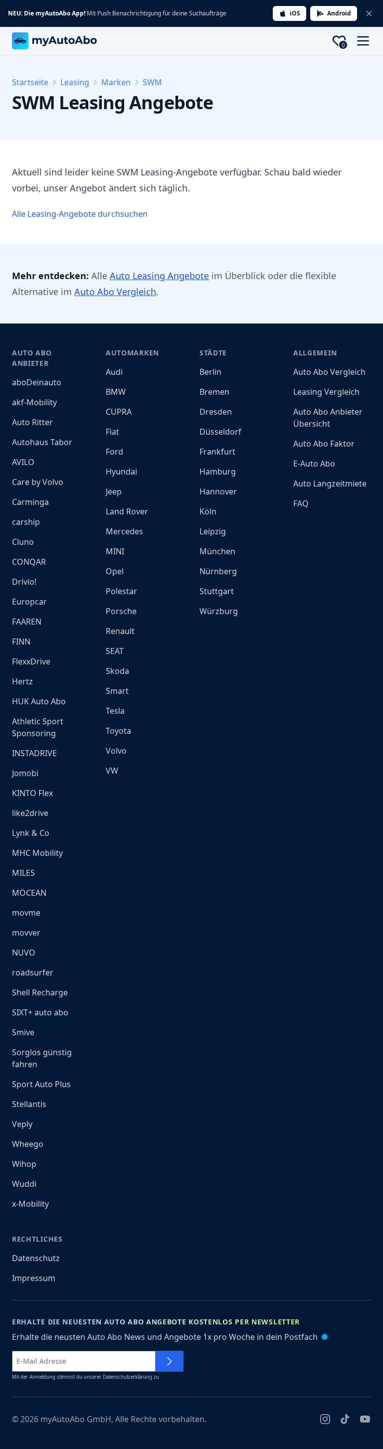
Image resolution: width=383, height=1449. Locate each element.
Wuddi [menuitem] (24, 1183)
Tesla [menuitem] (115, 710)
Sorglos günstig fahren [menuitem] (42, 1058)
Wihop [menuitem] (24, 1163)
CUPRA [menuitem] (119, 411)
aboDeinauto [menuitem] (36, 382)
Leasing (74, 82)
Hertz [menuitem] (22, 681)
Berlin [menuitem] (210, 371)
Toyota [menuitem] (118, 730)
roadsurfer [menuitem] (32, 972)
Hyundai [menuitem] (121, 471)
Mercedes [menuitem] (124, 531)
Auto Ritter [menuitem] (32, 422)
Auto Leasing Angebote (159, 276)
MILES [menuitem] (23, 872)
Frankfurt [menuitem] (217, 451)
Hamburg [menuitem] (217, 471)
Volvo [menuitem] (116, 750)
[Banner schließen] (369, 13)
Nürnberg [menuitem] (218, 571)
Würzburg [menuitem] (218, 611)
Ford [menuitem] (114, 451)
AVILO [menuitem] (23, 462)
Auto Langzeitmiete (330, 483)
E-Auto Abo (314, 463)
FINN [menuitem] (21, 641)
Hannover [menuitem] (218, 491)
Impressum (33, 1278)
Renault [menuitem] (120, 631)
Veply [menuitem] (22, 1124)
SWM (152, 82)
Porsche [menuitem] (121, 611)
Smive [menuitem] (23, 1032)
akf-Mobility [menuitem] (34, 402)
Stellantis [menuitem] (29, 1104)
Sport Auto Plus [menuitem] (41, 1084)
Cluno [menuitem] (23, 541)
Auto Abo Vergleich (115, 292)
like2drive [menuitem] (30, 812)
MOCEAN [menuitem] (29, 892)
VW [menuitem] (112, 770)
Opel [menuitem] (115, 571)
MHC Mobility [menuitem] (37, 852)
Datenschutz (36, 1258)
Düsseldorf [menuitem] (220, 431)
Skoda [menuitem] (117, 670)
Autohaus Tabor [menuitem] (42, 442)
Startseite (30, 82)
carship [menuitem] (26, 521)
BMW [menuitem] (116, 391)
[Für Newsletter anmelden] (170, 1361)
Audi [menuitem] (114, 371)
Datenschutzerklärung (127, 1377)
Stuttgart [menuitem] (216, 591)
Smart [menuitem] (117, 690)
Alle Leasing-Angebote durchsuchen (80, 213)
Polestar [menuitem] (121, 591)
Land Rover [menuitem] (127, 511)
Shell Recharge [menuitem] (40, 992)
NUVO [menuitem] (23, 952)
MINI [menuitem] (115, 551)
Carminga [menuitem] (30, 501)
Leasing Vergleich (326, 391)
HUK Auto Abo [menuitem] (39, 701)
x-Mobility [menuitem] (30, 1203)
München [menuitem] (217, 551)
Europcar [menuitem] (29, 601)
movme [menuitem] (26, 912)
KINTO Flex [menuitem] (32, 793)
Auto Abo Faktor (324, 443)
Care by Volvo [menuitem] (37, 482)
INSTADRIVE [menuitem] (34, 753)
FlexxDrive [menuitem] (31, 661)
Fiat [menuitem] (112, 431)
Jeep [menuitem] (114, 491)
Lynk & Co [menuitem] (30, 832)
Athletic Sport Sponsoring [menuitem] (37, 727)
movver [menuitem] (26, 932)
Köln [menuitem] (207, 511)
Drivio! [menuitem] (24, 581)
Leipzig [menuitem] (212, 531)
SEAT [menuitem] (115, 650)
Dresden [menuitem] (215, 411)
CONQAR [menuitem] (29, 561)
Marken (116, 82)
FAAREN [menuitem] (26, 621)
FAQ (301, 503)
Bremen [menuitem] (214, 391)
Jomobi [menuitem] (25, 773)
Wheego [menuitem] (27, 1143)
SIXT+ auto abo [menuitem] (40, 1012)
